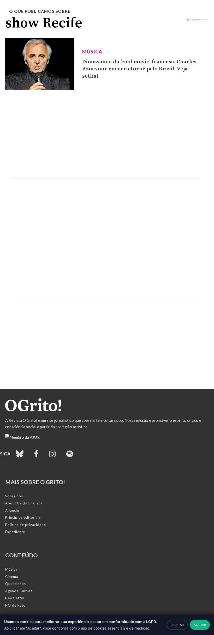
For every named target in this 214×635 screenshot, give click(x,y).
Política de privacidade (25, 525)
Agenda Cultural (19, 591)
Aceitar (200, 625)
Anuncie (12, 510)
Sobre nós (14, 496)
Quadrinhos (15, 584)
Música (92, 51)
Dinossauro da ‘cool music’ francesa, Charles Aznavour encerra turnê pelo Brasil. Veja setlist (139, 69)
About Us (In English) (23, 503)
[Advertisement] (107, 133)
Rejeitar (177, 625)
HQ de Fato (15, 605)
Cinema (11, 577)
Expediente (15, 532)
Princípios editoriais (23, 517)
